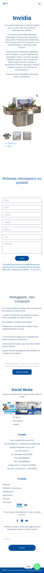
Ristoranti (6, 484)
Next (10, 146)
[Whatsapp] (37, 566)
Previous (12, 143)
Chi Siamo (17, 417)
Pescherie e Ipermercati (12, 488)
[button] (39, 4)
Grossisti (6, 499)
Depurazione (8, 495)
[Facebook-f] (17, 521)
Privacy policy (36, 270)
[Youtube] (27, 521)
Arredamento (8, 492)
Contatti (16, 424)
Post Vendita (17, 421)
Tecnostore (7, 502)
